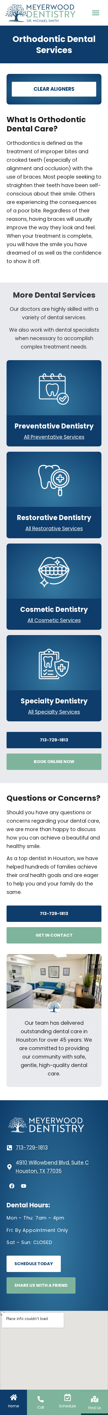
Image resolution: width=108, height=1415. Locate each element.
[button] (96, 13)
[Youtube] (23, 1186)
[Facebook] (12, 1186)
